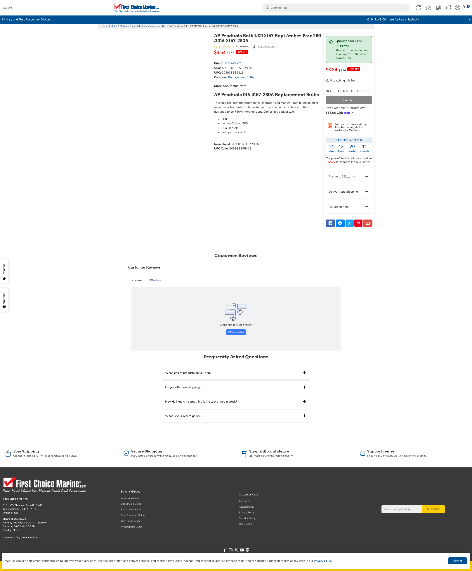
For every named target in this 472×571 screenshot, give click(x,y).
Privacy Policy (246, 512)
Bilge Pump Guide (131, 504)
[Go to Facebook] (330, 223)
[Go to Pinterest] (358, 223)
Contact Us (245, 501)
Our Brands (245, 524)
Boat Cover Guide (131, 509)
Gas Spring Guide (130, 521)
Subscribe (433, 509)
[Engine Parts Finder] (428, 8)
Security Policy (247, 518)
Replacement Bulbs (158, 26)
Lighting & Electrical (119, 26)
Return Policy (246, 507)
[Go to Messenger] (340, 223)
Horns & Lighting (139, 26)
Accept (457, 561)
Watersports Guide (132, 526)
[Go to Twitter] (350, 223)
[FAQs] (449, 8)
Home (105, 26)
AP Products (233, 63)
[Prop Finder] (418, 8)
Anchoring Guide (130, 498)
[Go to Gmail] (367, 223)
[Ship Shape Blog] (438, 8)
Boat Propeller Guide (133, 515)
